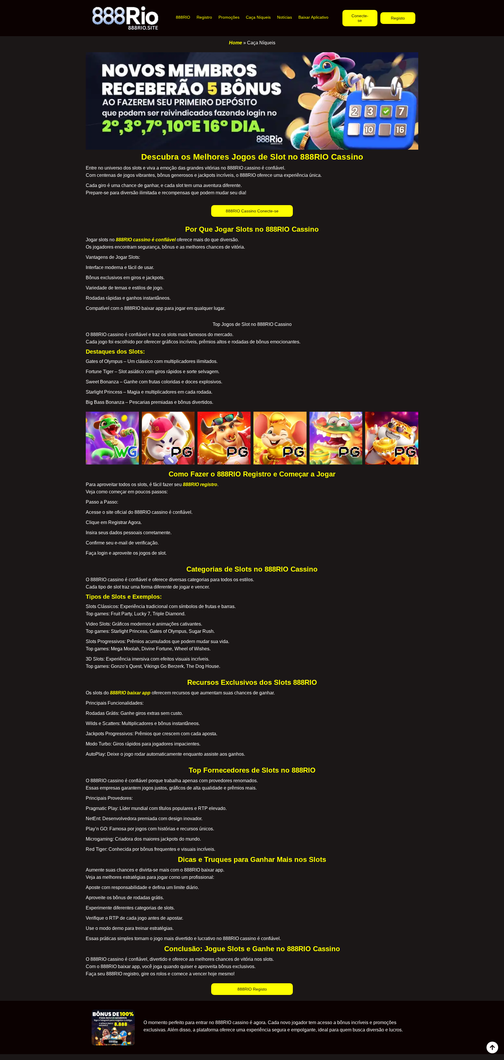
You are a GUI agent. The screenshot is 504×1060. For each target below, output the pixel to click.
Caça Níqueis (258, 17)
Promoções (228, 17)
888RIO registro (200, 484)
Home (235, 42)
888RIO (183, 17)
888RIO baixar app (130, 692)
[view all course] (492, 1047)
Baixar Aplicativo (313, 17)
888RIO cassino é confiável (146, 239)
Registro (204, 17)
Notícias (284, 17)
